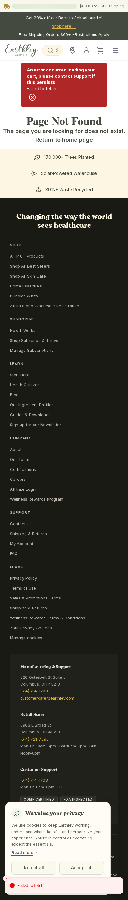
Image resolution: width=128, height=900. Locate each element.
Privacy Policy (23, 578)
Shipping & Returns (28, 533)
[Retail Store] (72, 50)
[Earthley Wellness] (21, 50)
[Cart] (100, 50)
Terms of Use (23, 587)
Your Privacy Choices (31, 627)
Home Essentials (26, 285)
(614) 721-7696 (34, 739)
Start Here (20, 374)
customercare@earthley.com (47, 698)
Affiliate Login (23, 489)
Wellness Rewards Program (36, 499)
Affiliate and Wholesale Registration (44, 305)
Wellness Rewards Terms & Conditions (47, 617)
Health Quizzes (25, 384)
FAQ (14, 553)
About (15, 449)
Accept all (82, 867)
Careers (18, 479)
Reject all (34, 867)
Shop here (64, 26)
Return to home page (64, 139)
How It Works (22, 330)
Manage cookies (26, 637)
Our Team (19, 459)
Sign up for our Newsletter (35, 424)
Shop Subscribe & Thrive (34, 340)
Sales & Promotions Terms (35, 597)
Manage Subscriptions (31, 350)
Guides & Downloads (30, 414)
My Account (21, 543)
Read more (22, 852)
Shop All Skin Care (28, 275)
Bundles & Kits (24, 295)
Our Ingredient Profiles (32, 404)
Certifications (23, 469)
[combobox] (52, 50)
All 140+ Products (27, 256)
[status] (64, 885)
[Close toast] (6, 878)
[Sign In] (86, 50)
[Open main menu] (115, 50)
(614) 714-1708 (34, 691)
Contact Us (21, 523)
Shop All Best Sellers (30, 266)
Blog (14, 394)
